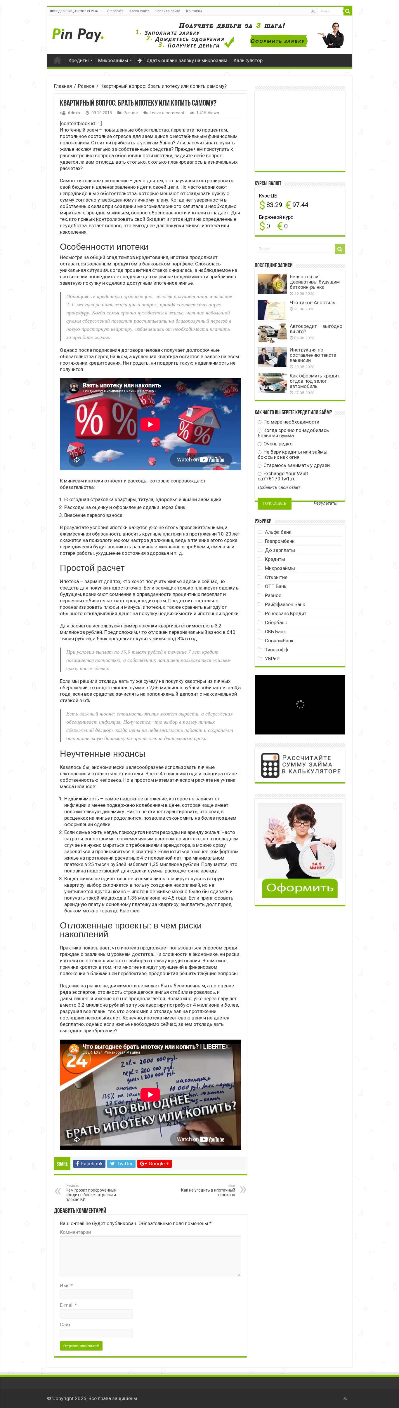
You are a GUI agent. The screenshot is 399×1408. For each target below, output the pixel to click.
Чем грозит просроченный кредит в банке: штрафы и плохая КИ (91, 1193)
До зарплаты (280, 550)
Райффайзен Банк (285, 604)
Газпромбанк (280, 541)
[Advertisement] (301, 130)
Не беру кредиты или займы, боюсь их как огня (293, 454)
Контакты (194, 11)
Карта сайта (139, 11)
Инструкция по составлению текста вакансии (313, 355)
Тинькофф (276, 650)
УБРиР (272, 659)
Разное (86, 86)
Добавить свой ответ (279, 487)
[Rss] (313, 11)
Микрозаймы (113, 60)
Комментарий (75, 1232)
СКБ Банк (275, 631)
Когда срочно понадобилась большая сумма (293, 433)
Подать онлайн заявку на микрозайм (185, 60)
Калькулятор (248, 60)
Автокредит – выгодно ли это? (316, 328)
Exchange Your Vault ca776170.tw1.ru (283, 476)
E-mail (68, 1305)
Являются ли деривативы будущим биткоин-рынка (315, 282)
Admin (74, 113)
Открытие (276, 577)
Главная (57, 60)
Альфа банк (278, 532)
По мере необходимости (290, 421)
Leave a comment (167, 113)
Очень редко (277, 443)
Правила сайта (167, 11)
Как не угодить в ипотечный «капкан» (208, 1190)
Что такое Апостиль (312, 302)
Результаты (326, 503)
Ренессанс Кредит (285, 613)
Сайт (65, 1324)
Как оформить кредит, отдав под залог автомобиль (315, 381)
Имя (66, 1285)
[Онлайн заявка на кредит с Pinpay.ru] (79, 32)
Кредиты (79, 60)
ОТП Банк (276, 586)
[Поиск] (348, 11)
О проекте (115, 11)
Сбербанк (276, 622)
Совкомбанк (279, 640)
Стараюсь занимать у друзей (296, 465)
